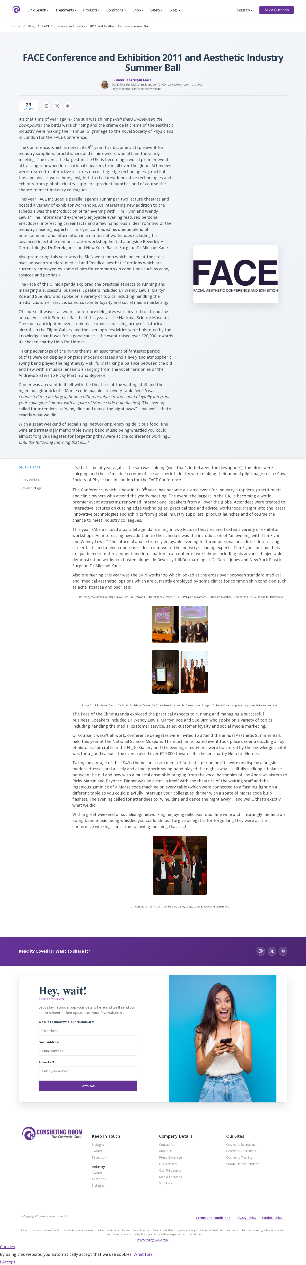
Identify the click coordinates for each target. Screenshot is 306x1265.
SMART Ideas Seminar (242, 1164)
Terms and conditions (213, 1218)
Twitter (97, 1151)
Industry (245, 10)
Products (91, 10)
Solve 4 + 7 (46, 1062)
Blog (175, 10)
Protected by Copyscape (153, 1240)
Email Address (49, 1042)
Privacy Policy (246, 1218)
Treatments (66, 10)
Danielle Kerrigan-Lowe (133, 80)
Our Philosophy (170, 1170)
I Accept (7, 1262)
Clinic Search (38, 10)
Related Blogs (31, 488)
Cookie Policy (272, 1218)
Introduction (30, 479)
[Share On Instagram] (46, 106)
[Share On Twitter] (57, 106)
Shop (138, 10)
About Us (165, 1151)
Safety (156, 10)
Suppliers (165, 1183)
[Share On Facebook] (68, 106)
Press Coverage (170, 1157)
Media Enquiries (170, 1177)
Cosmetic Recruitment (242, 1145)
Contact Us (167, 1145)
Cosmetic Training (239, 1157)
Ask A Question (277, 9)
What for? (143, 1254)
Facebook (99, 1157)
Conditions (116, 10)
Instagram (99, 1145)
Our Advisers (168, 1164)
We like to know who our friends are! (66, 1022)
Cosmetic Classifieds (241, 1151)
